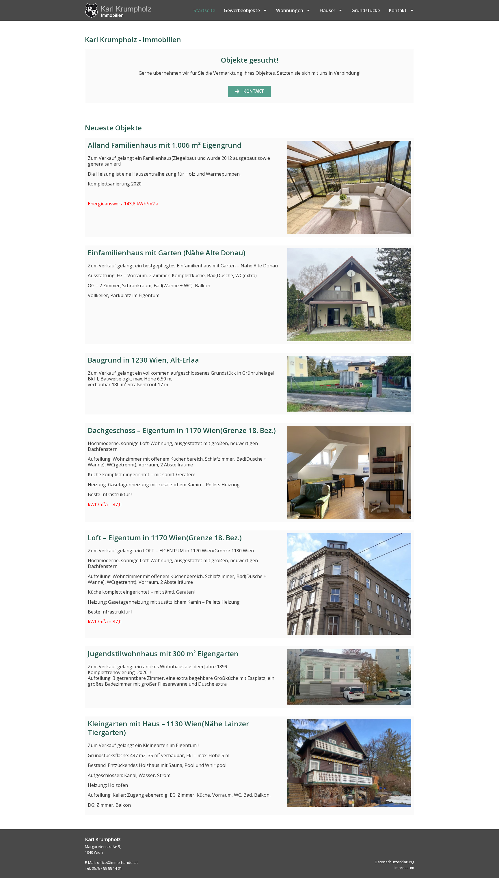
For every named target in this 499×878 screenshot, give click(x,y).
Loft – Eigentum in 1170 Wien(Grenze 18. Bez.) (165, 537)
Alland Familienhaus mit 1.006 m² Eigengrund (164, 145)
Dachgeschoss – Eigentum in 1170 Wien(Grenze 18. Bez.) (182, 430)
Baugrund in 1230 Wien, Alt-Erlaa (143, 360)
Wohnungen (289, 10)
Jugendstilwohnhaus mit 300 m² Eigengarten (163, 653)
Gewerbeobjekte (242, 10)
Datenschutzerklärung (394, 861)
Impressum (404, 867)
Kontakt (398, 10)
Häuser (327, 10)
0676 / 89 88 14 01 (107, 868)
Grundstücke (365, 10)
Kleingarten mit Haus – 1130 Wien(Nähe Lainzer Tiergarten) (168, 728)
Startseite (204, 10)
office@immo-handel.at (117, 862)
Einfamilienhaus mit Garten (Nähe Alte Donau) (166, 252)
